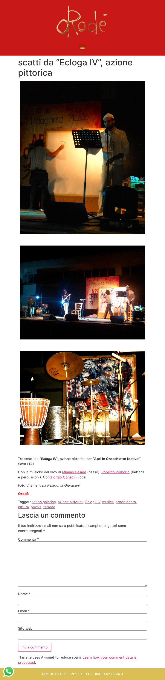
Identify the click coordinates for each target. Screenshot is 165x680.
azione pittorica (70, 502)
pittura (23, 507)
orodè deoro (126, 502)
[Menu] (82, 47)
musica (108, 502)
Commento (28, 539)
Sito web (25, 628)
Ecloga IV (92, 502)
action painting (44, 502)
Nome (24, 594)
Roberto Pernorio (115, 472)
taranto (49, 507)
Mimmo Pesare (74, 472)
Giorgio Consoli (62, 477)
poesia (36, 507)
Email (24, 611)
